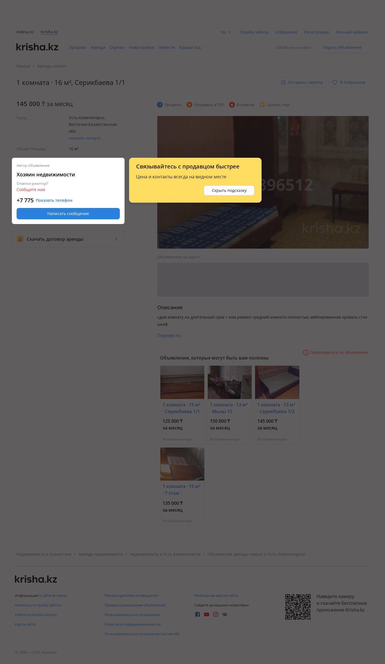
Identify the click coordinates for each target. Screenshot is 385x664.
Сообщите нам (31, 189)
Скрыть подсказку (229, 190)
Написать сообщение (68, 213)
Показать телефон (54, 200)
